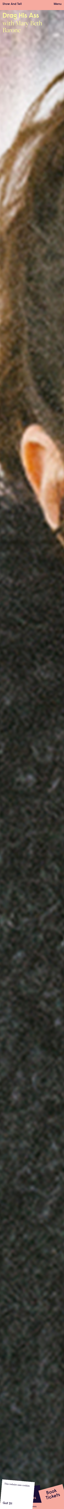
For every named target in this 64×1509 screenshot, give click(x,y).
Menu (58, 4)
